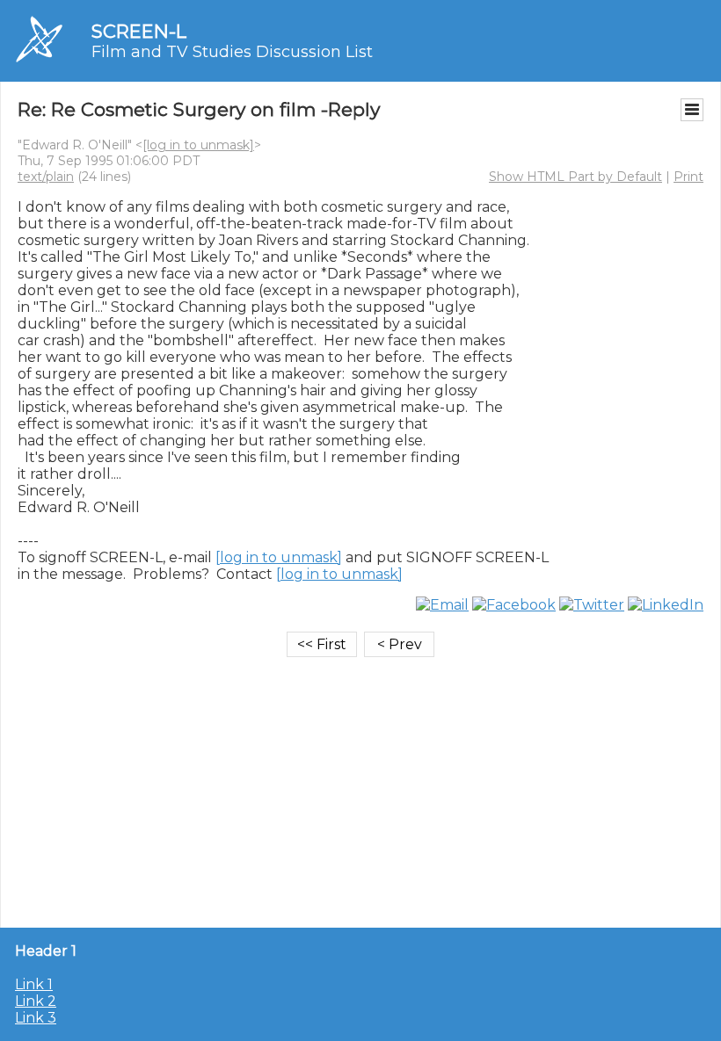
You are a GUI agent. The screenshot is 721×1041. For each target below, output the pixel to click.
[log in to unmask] (198, 145)
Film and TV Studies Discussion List (232, 51)
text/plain (46, 176)
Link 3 (35, 1017)
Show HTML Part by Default (575, 176)
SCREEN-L (138, 31)
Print (688, 176)
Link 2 (35, 1001)
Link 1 (34, 984)
